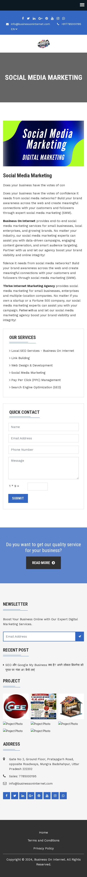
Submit (18, 498)
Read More (41, 563)
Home (43, 832)
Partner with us (28, 310)
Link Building (20, 358)
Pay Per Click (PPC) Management (36, 380)
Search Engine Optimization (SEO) (36, 387)
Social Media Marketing (28, 373)
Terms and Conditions (43, 840)
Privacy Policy (43, 848)
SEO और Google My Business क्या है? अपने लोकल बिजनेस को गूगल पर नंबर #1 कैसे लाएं (44, 667)
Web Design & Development (32, 365)
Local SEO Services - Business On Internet (42, 351)
